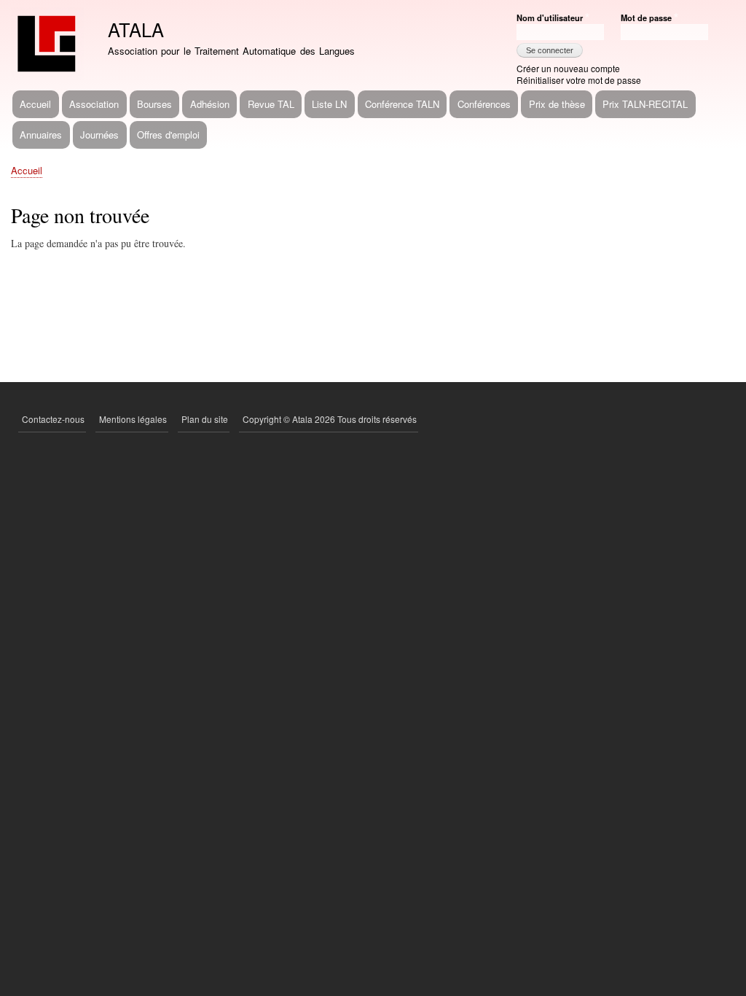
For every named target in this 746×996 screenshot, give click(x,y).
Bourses (154, 104)
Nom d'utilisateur (550, 17)
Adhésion (209, 104)
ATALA (136, 29)
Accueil (35, 104)
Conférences (484, 104)
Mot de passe (646, 17)
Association (94, 104)
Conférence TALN (402, 104)
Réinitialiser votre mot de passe (579, 80)
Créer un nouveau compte (568, 68)
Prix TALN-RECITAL (645, 104)
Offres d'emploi (168, 134)
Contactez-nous (53, 419)
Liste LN (329, 104)
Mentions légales (133, 419)
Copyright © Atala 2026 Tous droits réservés (330, 419)
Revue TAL (271, 104)
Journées (99, 134)
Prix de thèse (557, 104)
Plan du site (204, 419)
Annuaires (41, 134)
